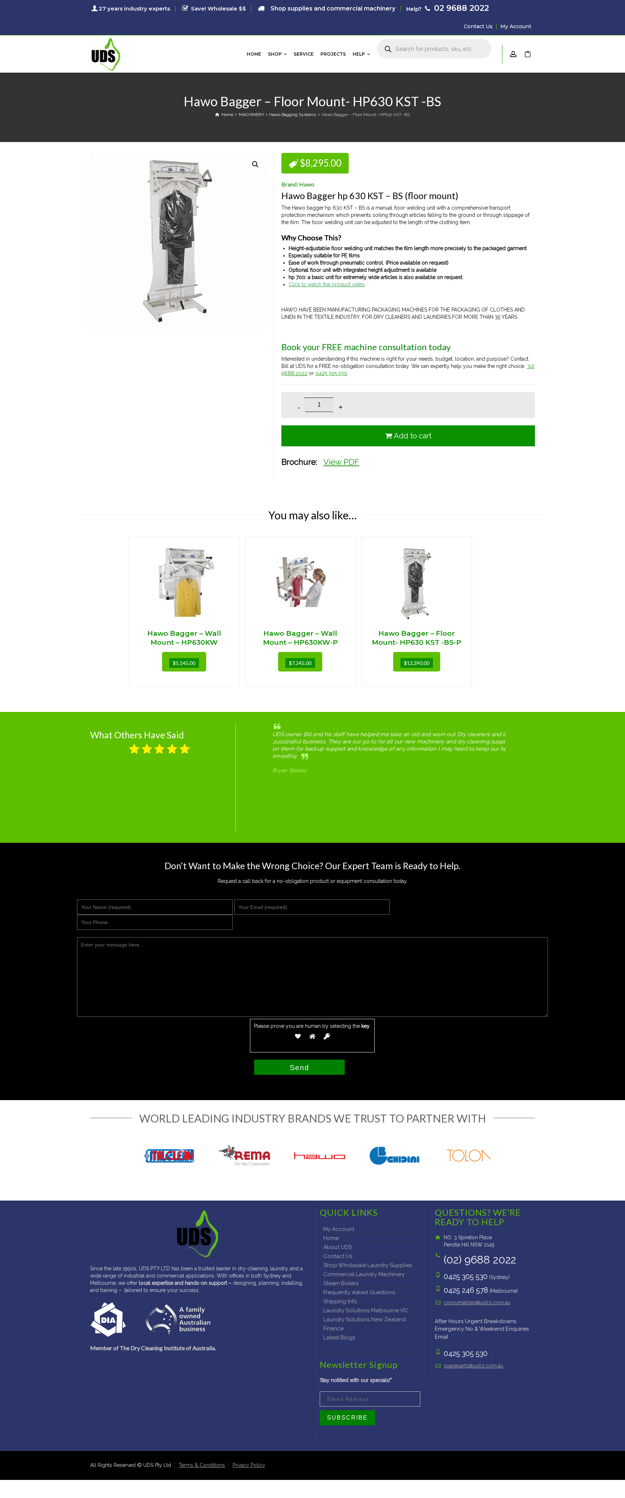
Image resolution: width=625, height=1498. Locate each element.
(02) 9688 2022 (480, 1259)
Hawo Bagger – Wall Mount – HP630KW (184, 637)
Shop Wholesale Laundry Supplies (367, 1265)
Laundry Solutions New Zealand (364, 1319)
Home (331, 1238)
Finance (333, 1328)
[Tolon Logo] (470, 1155)
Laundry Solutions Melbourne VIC (366, 1310)
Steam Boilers (340, 1283)
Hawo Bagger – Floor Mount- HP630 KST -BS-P (416, 637)
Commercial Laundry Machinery (364, 1274)
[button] (255, 164)
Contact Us (478, 26)
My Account (515, 26)
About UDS (337, 1247)
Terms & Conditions (202, 1465)
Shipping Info (340, 1301)
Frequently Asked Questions (359, 1292)
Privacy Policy (249, 1465)
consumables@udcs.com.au (477, 1302)
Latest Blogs (339, 1337)
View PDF (341, 462)
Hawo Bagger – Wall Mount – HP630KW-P (300, 637)
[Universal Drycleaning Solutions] (106, 53)
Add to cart (412, 436)
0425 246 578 (466, 1290)
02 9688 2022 (460, 8)
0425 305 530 (331, 373)
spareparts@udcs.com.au (473, 1366)
